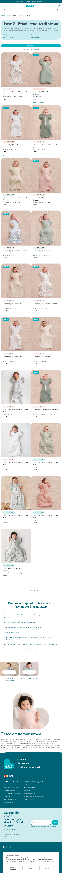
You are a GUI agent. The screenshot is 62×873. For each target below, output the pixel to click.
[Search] (57, 10)
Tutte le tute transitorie (29, 672)
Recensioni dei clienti (29, 794)
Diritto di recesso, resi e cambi (12, 794)
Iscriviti (55, 822)
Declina (47, 868)
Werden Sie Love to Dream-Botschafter (34, 796)
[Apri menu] (3, 5)
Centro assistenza (8, 785)
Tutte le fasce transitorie (9, 672)
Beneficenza (27, 791)
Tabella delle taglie (9, 802)
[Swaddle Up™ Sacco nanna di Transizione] (46, 175)
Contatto (21, 760)
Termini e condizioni (42, 826)
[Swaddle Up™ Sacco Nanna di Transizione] (46, 69)
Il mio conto (23, 763)
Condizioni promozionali (28, 767)
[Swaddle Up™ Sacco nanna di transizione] (46, 228)
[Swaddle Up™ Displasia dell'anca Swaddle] (16, 546)
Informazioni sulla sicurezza (11, 788)
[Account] (55, 6)
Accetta (30, 868)
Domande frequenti (9, 791)
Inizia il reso (7, 796)
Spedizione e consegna (10, 799)
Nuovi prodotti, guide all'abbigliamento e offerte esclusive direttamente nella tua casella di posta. (15, 833)
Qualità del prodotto (29, 788)
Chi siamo (26, 785)
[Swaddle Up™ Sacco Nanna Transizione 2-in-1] (16, 122)
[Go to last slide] (14, 1)
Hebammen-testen (29, 799)
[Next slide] (47, 1)
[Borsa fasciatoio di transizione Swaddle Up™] (16, 69)
